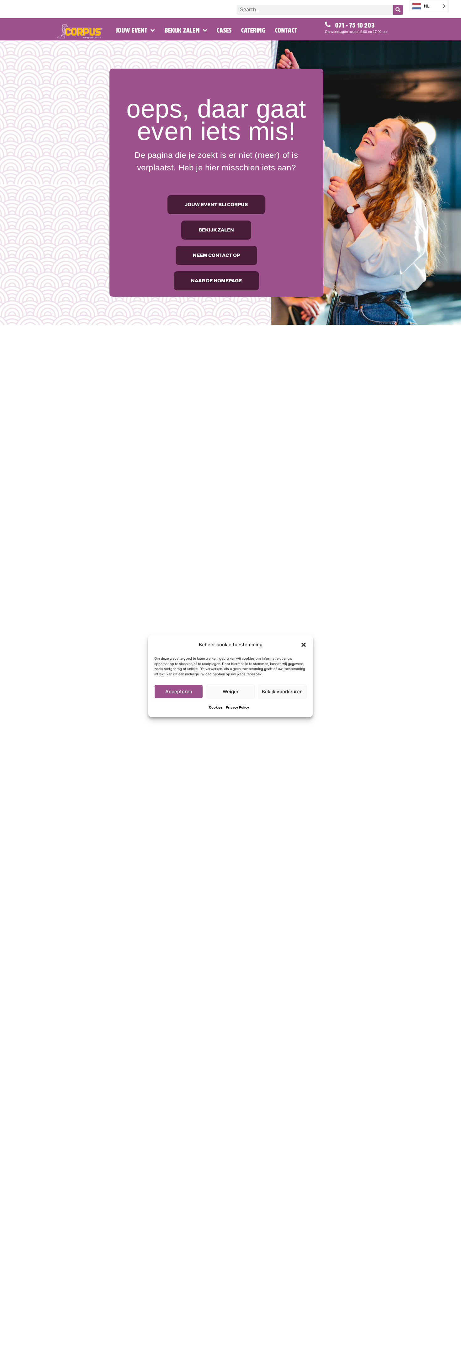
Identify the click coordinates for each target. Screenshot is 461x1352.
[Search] (398, 10)
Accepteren (178, 691)
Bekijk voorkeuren (282, 691)
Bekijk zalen (182, 30)
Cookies (216, 707)
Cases (224, 30)
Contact (286, 30)
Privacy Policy (237, 707)
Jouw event (131, 30)
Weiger (231, 691)
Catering (253, 30)
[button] (303, 645)
